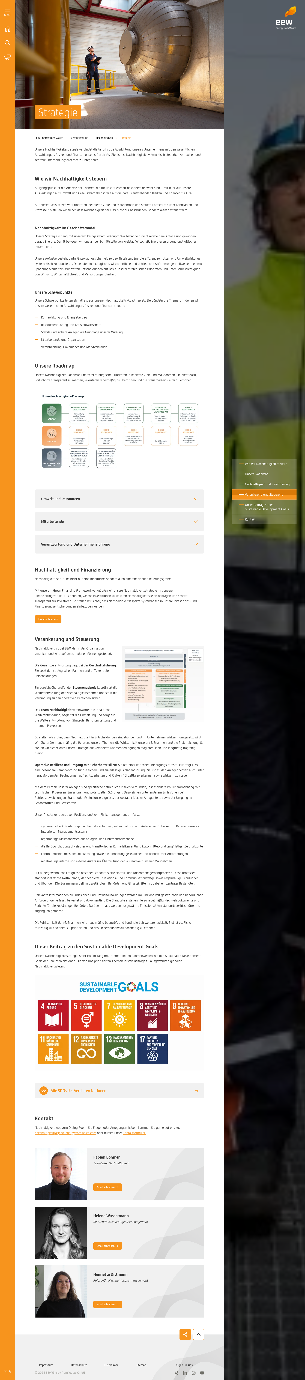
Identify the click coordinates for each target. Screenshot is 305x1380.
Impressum (46, 1365)
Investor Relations (48, 619)
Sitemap (141, 1365)
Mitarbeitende (52, 521)
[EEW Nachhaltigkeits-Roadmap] (119, 432)
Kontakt (250, 519)
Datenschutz (79, 1365)
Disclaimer (111, 1365)
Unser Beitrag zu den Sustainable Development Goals (267, 507)
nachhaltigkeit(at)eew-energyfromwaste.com (65, 1133)
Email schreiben (106, 1187)
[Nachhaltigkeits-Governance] (163, 683)
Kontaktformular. (134, 1133)
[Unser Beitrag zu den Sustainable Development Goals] (119, 1022)
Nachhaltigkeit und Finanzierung (267, 484)
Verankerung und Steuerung (264, 494)
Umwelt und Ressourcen (60, 499)
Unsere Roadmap (256, 474)
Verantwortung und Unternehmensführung (75, 544)
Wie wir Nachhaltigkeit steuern (266, 464)
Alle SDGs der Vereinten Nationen (78, 1090)
